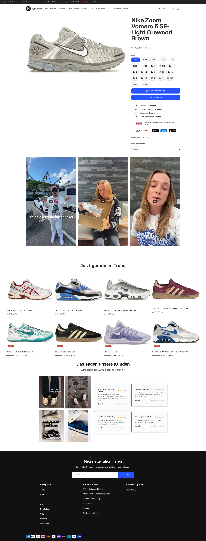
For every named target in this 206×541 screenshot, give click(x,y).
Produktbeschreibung (140, 138)
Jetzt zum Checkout (156, 97)
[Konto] (173, 8)
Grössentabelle (137, 149)
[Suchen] (168, 8)
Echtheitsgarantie (138, 143)
